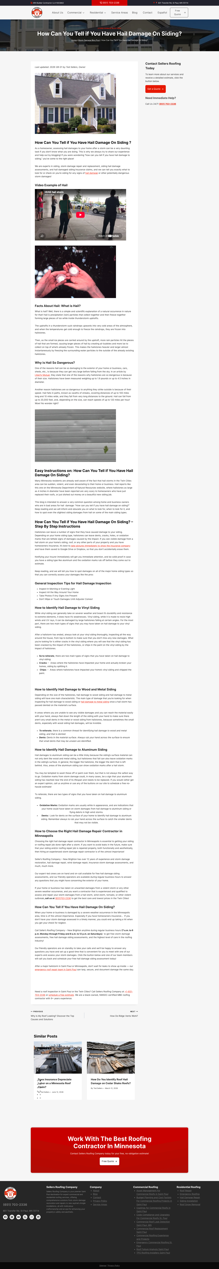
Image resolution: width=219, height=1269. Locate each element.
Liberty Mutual (42, 375)
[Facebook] (5, 1217)
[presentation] (58, 1057)
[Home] (37, 12)
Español (162, 12)
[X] (12, 1217)
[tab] (40, 1080)
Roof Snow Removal (190, 1204)
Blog (134, 12)
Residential (96, 12)
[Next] (131, 1071)
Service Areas (119, 12)
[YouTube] (18, 1217)
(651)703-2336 (63, 898)
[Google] (25, 1217)
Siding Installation (189, 1201)
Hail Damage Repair (190, 1197)
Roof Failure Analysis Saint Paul (152, 1249)
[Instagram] (31, 1217)
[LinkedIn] (38, 1217)
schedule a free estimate (61, 995)
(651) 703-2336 (167, 104)
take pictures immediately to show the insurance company (100, 545)
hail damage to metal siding (95, 701)
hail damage (91, 173)
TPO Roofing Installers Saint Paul (153, 1252)
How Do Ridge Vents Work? (124, 1013)
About (96, 1190)
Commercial (74, 12)
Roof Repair (186, 1190)
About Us (57, 12)
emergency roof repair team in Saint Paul (55, 969)
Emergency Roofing (189, 1194)
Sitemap (102, 1265)
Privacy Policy (100, 1201)
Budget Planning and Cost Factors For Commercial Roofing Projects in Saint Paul (154, 1201)
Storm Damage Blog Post (109, 28)
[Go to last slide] (38, 1071)
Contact (147, 12)
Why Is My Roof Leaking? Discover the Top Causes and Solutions (52, 1015)
